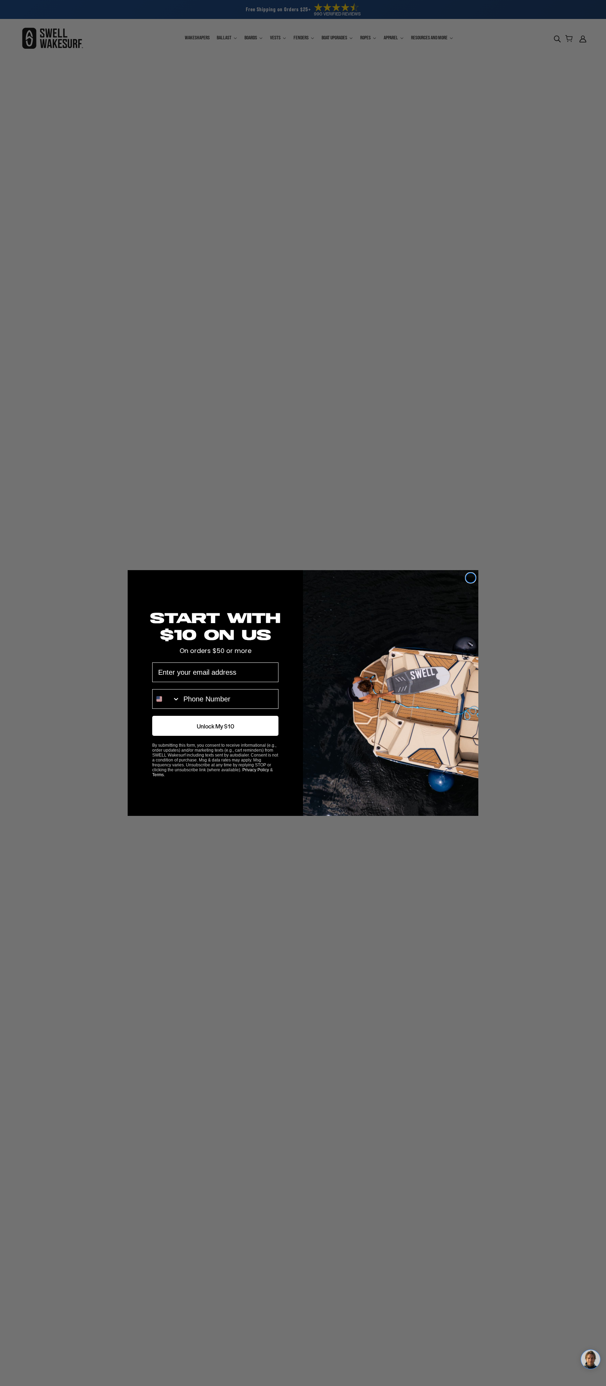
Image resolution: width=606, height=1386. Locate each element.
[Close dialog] (471, 578)
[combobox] (166, 698)
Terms (158, 774)
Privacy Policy (255, 769)
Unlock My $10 (215, 726)
